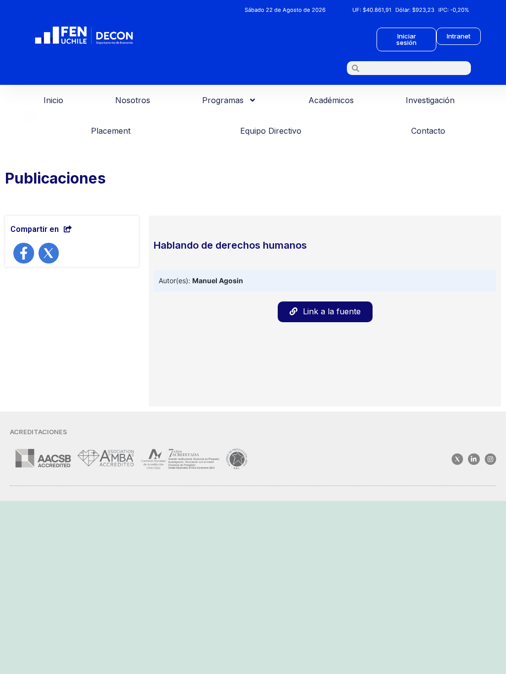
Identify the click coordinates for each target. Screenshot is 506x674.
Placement (110, 131)
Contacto (428, 131)
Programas (223, 100)
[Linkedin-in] (473, 459)
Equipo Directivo (270, 131)
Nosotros (132, 100)
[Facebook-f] (23, 253)
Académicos (331, 100)
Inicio (53, 100)
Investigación (430, 100)
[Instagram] (490, 459)
